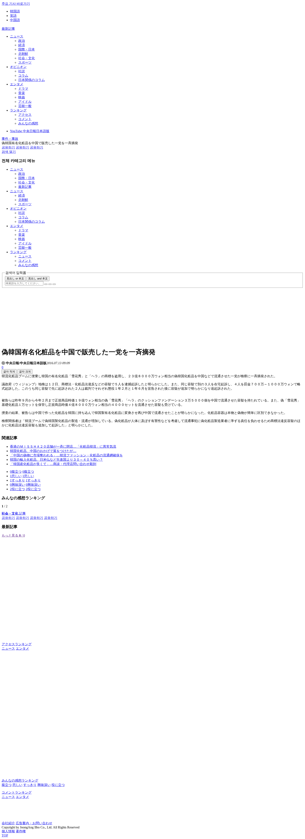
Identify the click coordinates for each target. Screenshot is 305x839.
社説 (21, 71)
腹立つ (7, 785)
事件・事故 (10, 138)
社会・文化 (26, 58)
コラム (23, 75)
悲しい (17, 785)
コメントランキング (17, 792)
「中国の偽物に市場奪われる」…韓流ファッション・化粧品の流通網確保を (66, 455)
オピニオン (18, 67)
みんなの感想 (28, 123)
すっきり (30, 785)
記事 (14, 513)
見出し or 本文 (15, 278)
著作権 (21, 831)
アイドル (25, 101)
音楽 (21, 93)
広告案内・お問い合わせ (34, 823)
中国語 (15, 20)
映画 (21, 97)
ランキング (18, 110)
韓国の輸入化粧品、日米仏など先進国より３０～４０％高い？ (56, 459)
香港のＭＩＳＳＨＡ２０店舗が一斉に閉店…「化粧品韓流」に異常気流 (63, 446)
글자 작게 (9, 371)
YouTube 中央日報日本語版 (29, 131)
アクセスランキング (17, 644)
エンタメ (16, 84)
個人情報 (8, 831)
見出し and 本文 (38, 278)
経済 (21, 45)
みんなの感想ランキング (20, 780)
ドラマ (23, 88)
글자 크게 (25, 371)
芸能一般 (25, 106)
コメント (25, 119)
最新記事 (8, 28)
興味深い (44, 785)
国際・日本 (26, 49)
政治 (21, 40)
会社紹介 (8, 823)
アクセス (25, 114)
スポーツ (25, 62)
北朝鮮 (23, 54)
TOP (5, 835)
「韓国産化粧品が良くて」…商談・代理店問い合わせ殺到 (53, 464)
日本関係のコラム (31, 80)
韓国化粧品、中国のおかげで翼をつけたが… (43, 451)
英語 (13, 15)
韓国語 (15, 11)
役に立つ (58, 785)
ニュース (16, 36)
